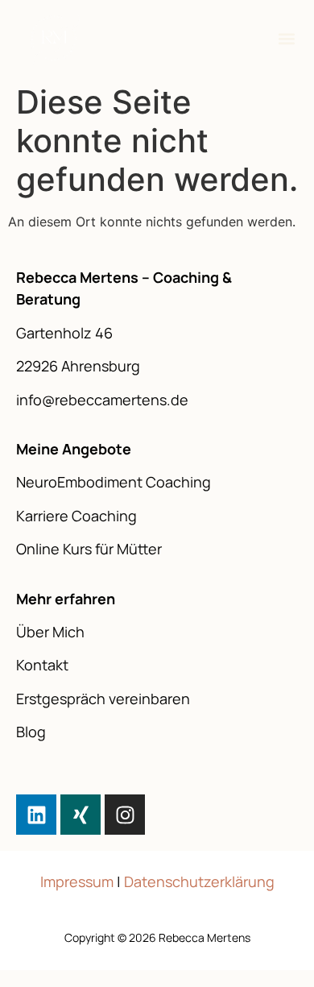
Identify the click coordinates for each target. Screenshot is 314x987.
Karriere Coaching (76, 515)
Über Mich (50, 631)
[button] (287, 39)
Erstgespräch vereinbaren (103, 698)
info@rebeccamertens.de (102, 399)
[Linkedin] (36, 814)
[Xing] (80, 814)
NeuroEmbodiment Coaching (113, 481)
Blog (31, 731)
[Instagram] (125, 814)
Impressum (77, 881)
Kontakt (42, 664)
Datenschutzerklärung (199, 881)
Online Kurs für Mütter (89, 548)
